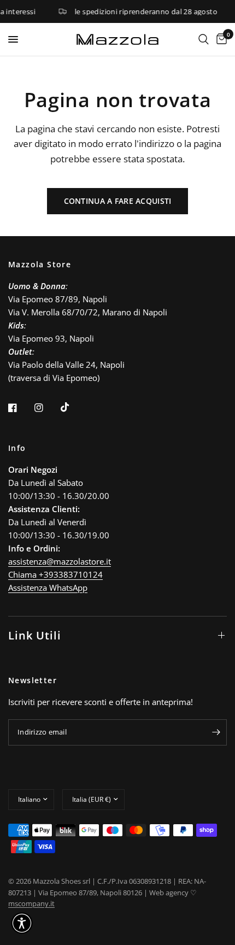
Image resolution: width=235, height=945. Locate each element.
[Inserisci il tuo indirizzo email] (216, 732)
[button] (22, 923)
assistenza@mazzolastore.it (59, 561)
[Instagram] (46, 408)
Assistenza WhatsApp (47, 587)
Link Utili (34, 635)
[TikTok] (73, 407)
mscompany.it (31, 903)
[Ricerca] (204, 39)
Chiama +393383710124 (55, 574)
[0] (220, 39)
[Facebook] (20, 408)
